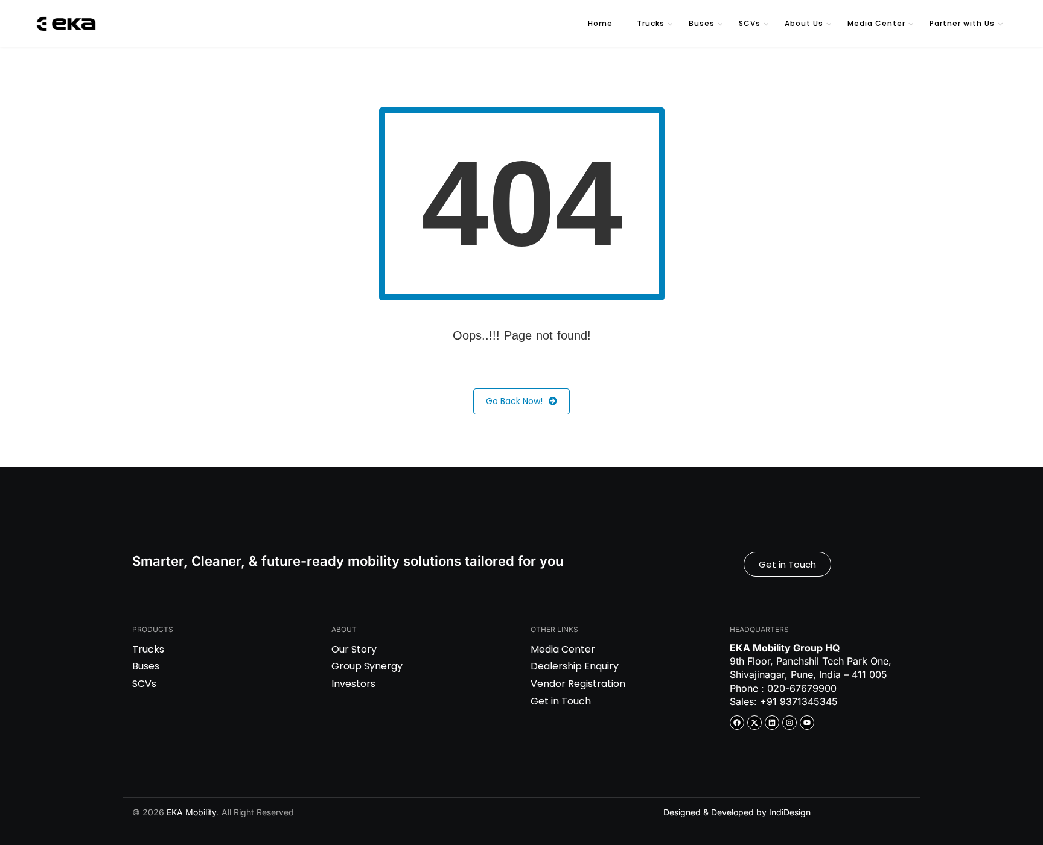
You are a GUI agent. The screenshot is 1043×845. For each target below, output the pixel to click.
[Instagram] (789, 722)
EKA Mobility (192, 812)
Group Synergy (367, 666)
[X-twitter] (754, 722)
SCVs (750, 23)
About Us (804, 23)
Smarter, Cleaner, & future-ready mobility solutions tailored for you (347, 561)
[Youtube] (807, 722)
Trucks (651, 23)
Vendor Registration (578, 684)
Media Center (876, 23)
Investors (353, 684)
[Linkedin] (772, 722)
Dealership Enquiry (575, 666)
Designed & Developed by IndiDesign (737, 812)
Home (600, 23)
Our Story (354, 649)
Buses (702, 23)
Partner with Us (962, 23)
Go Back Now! (514, 401)
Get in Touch (561, 701)
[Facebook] (737, 722)
